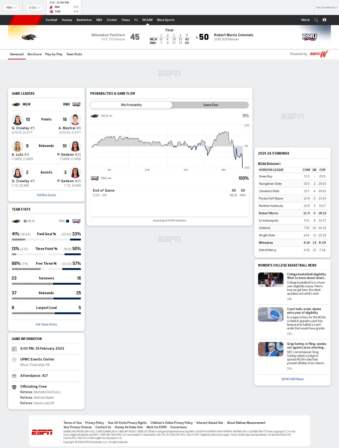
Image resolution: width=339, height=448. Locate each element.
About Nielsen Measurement (246, 423)
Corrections (178, 427)
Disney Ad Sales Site (129, 427)
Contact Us (103, 427)
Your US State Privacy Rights (127, 423)
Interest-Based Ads (209, 423)
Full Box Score (46, 195)
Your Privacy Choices (77, 427)
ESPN (25, 20)
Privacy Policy (94, 423)
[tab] (131, 105)
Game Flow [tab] (210, 105)
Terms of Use (72, 423)
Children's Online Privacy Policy (172, 423)
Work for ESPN (156, 427)
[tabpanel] (169, 166)
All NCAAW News (293, 379)
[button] (316, 20)
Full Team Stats (46, 324)
